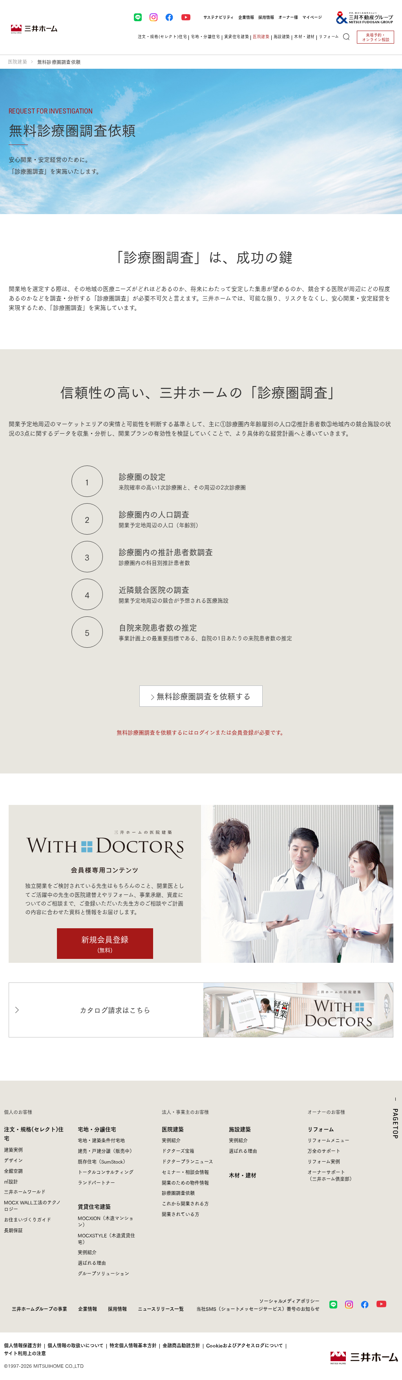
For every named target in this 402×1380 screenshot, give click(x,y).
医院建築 (17, 61)
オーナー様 (288, 17)
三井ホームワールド (25, 1191)
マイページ (312, 17)
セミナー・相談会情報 (185, 1172)
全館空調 (13, 1171)
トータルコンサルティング (105, 1172)
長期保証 (13, 1230)
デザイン (13, 1160)
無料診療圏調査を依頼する (204, 696)
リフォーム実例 (323, 1161)
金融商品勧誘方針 (181, 1345)
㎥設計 (11, 1181)
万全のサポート (323, 1151)
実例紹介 (87, 1252)
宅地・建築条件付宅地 (101, 1140)
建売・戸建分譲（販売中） (106, 1151)
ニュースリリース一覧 (161, 1308)
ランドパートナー (96, 1182)
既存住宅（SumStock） (103, 1161)
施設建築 (240, 1129)
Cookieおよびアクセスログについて (244, 1345)
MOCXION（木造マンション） (105, 1221)
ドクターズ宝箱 (178, 1151)
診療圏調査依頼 (178, 1193)
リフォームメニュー (328, 1140)
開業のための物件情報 (185, 1182)
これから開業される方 (185, 1203)
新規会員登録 (104, 943)
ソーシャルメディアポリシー (289, 1300)
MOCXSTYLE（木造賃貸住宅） (106, 1239)
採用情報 (266, 17)
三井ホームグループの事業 (39, 1308)
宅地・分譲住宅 (97, 1129)
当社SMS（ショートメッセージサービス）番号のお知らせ (258, 1308)
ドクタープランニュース (187, 1161)
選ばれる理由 (92, 1262)
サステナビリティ (218, 17)
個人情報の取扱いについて (76, 1345)
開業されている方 (180, 1214)
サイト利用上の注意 (25, 1353)
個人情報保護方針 (23, 1345)
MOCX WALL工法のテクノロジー (32, 1206)
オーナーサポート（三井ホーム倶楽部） (330, 1175)
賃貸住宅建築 (94, 1206)
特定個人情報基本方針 (133, 1345)
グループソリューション (103, 1273)
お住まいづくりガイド (27, 1219)
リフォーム (320, 1129)
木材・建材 (304, 36)
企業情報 (246, 17)
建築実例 (13, 1149)
